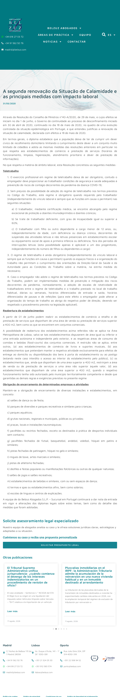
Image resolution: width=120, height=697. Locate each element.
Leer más (12, 611)
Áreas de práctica (54, 34)
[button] (5, 593)
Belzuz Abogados (62, 28)
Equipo (85, 34)
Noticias (50, 41)
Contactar (77, 41)
